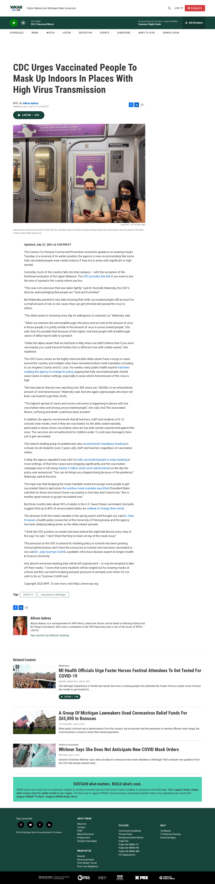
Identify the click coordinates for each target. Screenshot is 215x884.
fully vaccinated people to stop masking (102, 459)
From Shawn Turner (87, 863)
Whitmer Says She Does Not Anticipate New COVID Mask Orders (119, 749)
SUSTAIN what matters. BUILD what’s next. (107, 784)
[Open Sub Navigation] (26, 33)
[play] (13, 23)
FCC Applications (127, 854)
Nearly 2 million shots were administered (85, 468)
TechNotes (165, 831)
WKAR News (64, 666)
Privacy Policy (125, 834)
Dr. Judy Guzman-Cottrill (50, 551)
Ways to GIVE (147, 32)
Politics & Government (68, 745)
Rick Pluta (63, 755)
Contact (81, 827)
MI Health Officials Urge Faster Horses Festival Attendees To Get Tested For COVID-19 (130, 673)
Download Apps (168, 837)
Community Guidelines (130, 831)
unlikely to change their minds (105, 508)
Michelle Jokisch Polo (68, 681)
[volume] (23, 22)
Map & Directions (85, 834)
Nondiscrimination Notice (131, 837)
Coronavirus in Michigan (53, 594)
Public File (123, 841)
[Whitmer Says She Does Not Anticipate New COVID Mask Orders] (34, 755)
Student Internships (87, 841)
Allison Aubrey (30, 103)
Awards (81, 856)
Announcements (85, 859)
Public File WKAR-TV (129, 844)
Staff (80, 830)
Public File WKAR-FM (129, 848)
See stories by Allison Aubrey (49, 635)
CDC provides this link (96, 276)
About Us (81, 824)
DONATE (196, 8)
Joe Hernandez (65, 724)
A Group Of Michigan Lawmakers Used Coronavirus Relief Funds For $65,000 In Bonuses (123, 715)
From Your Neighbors (87, 866)
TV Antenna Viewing (170, 834)
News (35, 32)
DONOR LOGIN (171, 32)
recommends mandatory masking (104, 443)
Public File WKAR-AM (129, 851)
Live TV (179, 8)
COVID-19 (28, 594)
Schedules (17, 32)
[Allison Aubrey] (20, 625)
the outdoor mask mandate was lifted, (85, 488)
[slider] (28, 22)
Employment (83, 837)
